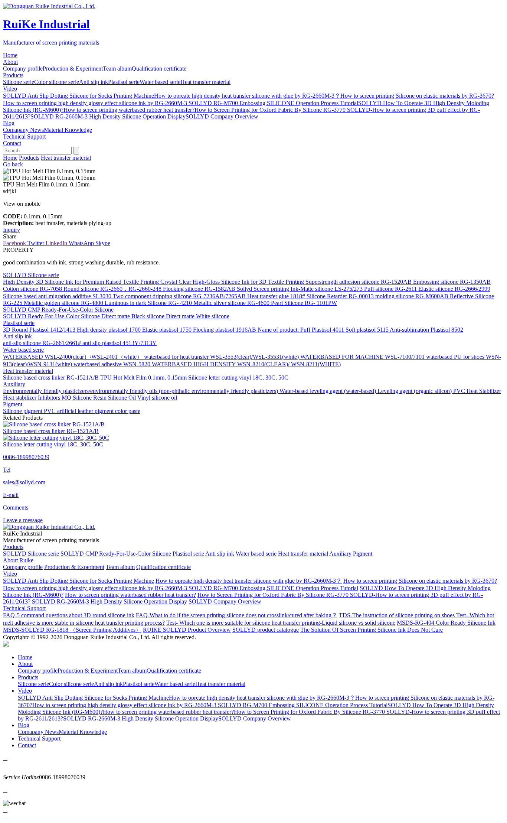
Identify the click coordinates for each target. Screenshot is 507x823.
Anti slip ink (93, 82)
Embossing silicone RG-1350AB (452, 282)
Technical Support (24, 608)
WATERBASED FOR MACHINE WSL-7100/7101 (363, 357)
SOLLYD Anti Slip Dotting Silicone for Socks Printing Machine (78, 95)
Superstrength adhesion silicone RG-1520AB (359, 282)
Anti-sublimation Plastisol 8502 (426, 329)
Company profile (23, 68)
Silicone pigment (23, 411)
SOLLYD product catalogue (265, 630)
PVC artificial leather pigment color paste (92, 411)
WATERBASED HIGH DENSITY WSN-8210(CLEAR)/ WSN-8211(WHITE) (246, 364)
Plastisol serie (124, 82)
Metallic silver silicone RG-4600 (232, 303)
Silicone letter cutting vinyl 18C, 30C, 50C (238, 377)
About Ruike (18, 560)
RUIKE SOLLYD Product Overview (187, 630)
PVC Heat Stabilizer (477, 391)
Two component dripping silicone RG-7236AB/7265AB (180, 296)
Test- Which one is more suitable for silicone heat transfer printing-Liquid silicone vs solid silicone (280, 622)
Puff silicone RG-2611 (391, 289)
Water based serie (160, 82)
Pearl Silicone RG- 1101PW (304, 303)
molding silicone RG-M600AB (412, 296)
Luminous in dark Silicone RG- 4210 (149, 303)
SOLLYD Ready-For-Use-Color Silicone (52, 316)
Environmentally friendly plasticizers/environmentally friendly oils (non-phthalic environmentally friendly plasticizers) (141, 391)
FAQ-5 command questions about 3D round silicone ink (68, 615)
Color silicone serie (56, 82)
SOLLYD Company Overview (222, 116)
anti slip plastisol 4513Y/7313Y (119, 343)
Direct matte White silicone (197, 316)
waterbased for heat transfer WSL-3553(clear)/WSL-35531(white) (222, 357)
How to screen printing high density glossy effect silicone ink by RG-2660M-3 (96, 103)
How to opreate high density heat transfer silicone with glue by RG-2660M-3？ (247, 95)
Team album (117, 68)
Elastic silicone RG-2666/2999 (454, 289)
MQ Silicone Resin (85, 397)
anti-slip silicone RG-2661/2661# (42, 343)
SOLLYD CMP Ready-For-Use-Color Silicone (115, 553)
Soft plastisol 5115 (368, 329)
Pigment (362, 553)
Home (10, 157)
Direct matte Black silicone (133, 316)
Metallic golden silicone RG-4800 (64, 303)
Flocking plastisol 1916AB (225, 329)
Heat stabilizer (20, 397)
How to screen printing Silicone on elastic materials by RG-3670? (417, 95)
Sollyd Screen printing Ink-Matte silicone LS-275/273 (300, 289)
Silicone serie (18, 82)
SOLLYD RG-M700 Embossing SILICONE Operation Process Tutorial (273, 103)
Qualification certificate (159, 68)
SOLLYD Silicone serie (31, 553)
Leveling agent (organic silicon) (415, 391)
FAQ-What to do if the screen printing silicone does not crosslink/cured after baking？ (236, 615)
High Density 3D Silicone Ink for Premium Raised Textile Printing (81, 282)
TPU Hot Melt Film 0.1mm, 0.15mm (144, 377)
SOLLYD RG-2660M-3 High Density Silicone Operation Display (108, 116)
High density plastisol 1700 (109, 329)
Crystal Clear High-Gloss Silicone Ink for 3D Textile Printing (232, 282)
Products (29, 157)
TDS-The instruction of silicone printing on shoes (397, 615)
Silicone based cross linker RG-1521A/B (51, 377)
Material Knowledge (68, 130)
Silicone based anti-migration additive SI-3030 (58, 296)
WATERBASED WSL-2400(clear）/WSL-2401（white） (73, 357)
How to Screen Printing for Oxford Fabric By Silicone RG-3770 (270, 110)
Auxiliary (340, 553)
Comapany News (23, 130)
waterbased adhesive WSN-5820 (112, 364)
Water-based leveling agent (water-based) (328, 391)
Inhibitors (50, 397)
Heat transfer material (205, 82)
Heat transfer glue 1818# (277, 296)
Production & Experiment (73, 68)
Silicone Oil (122, 397)
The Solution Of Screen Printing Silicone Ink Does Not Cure (371, 630)
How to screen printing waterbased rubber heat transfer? (128, 110)
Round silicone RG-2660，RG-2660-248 (113, 289)
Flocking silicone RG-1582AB (200, 289)
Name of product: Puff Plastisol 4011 (302, 329)
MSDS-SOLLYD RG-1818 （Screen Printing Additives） (72, 630)
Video (10, 573)
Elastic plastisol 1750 (167, 329)
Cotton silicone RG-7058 (33, 289)
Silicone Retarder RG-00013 (341, 296)
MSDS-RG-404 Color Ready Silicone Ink (446, 622)
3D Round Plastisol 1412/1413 (40, 329)
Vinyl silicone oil (157, 397)
